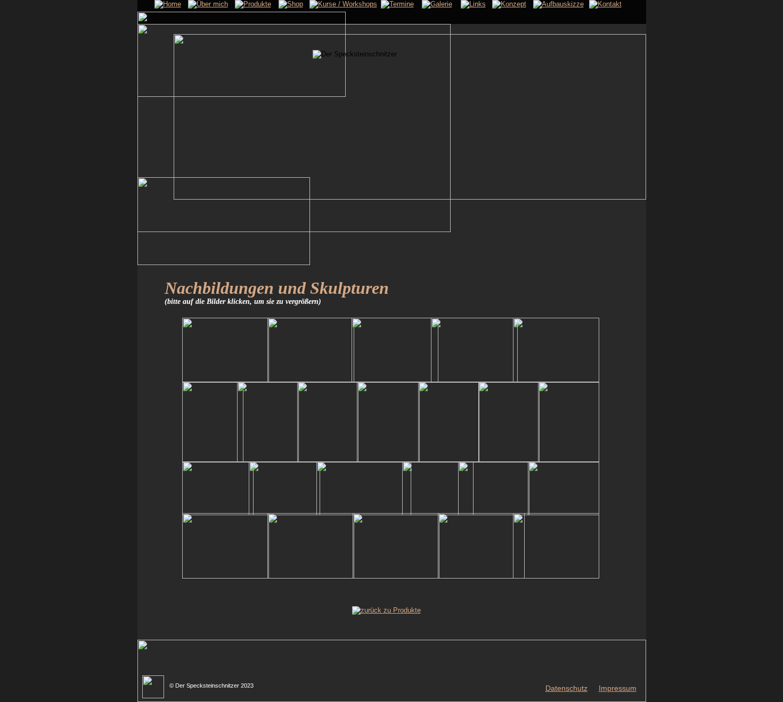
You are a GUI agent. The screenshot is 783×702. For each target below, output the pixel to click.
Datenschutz (566, 688)
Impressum (618, 688)
